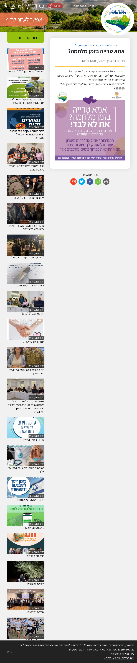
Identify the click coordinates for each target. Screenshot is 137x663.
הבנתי (9, 652)
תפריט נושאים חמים (84, 6)
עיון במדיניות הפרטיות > (122, 654)
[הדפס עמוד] (106, 182)
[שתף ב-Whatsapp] (98, 182)
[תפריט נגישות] (5, 5)
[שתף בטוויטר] (82, 182)
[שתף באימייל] (73, 182)
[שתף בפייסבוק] (90, 182)
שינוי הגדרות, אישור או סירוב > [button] (119, 658)
